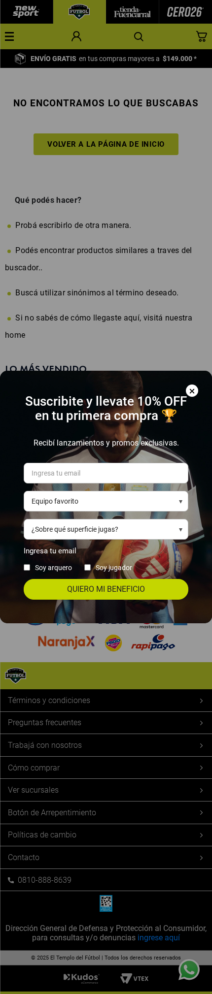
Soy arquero (53, 568)
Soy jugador (114, 568)
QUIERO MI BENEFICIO (106, 589)
